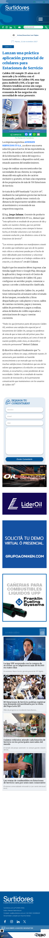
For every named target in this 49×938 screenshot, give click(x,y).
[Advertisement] (24, 815)
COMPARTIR (17, 135)
